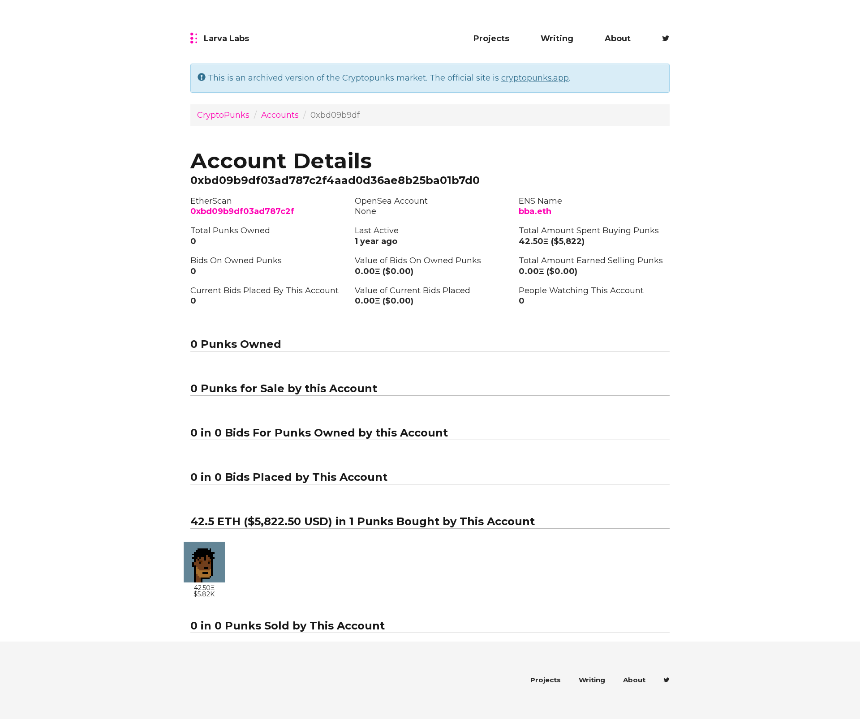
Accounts (280, 115)
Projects (491, 38)
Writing (557, 38)
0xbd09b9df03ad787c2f (242, 211)
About (618, 38)
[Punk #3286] (204, 562)
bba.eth (535, 211)
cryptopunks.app (535, 78)
